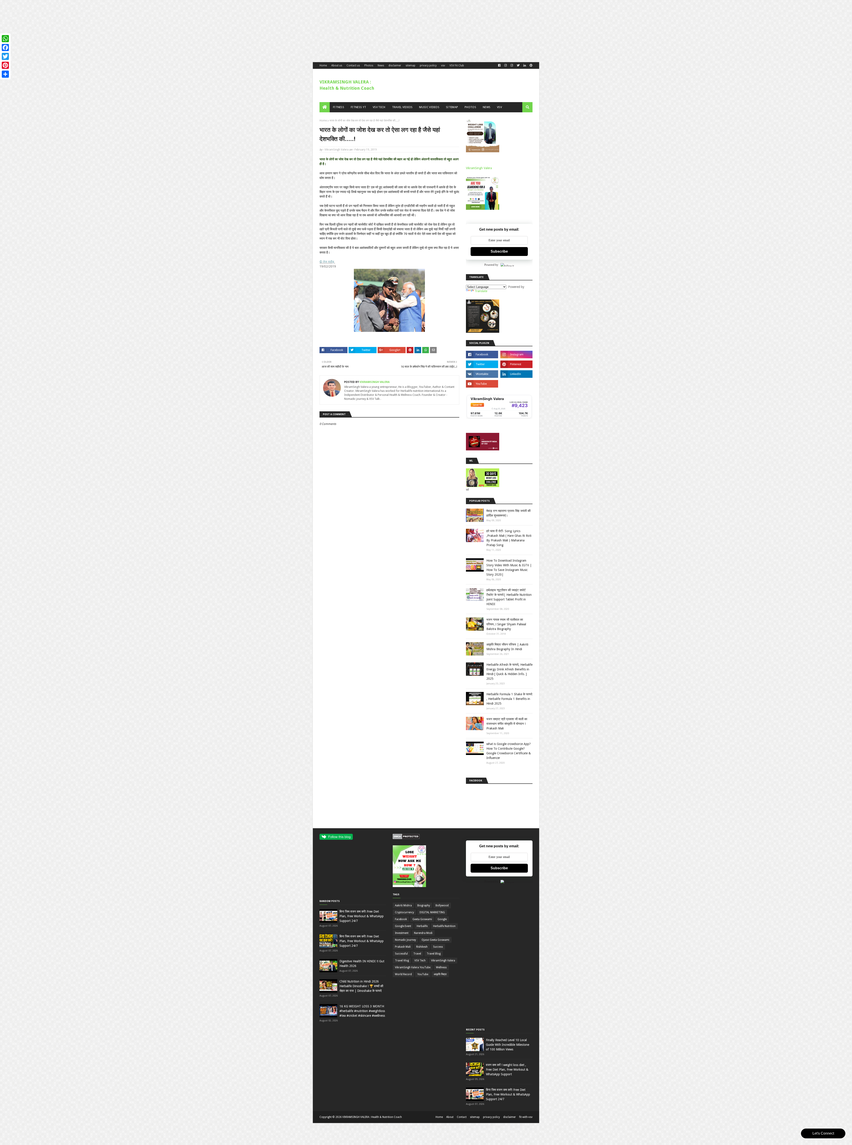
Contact (462, 1117)
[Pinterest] (5, 65)
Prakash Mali (403, 946)
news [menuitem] (486, 107)
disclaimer (395, 65)
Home (323, 65)
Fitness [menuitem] (338, 107)
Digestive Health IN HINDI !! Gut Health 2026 (361, 963)
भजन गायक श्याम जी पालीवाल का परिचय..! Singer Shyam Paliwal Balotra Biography (506, 624)
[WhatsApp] (5, 38)
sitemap (410, 65)
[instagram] (516, 354)
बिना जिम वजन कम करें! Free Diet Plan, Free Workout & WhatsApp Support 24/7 (361, 916)
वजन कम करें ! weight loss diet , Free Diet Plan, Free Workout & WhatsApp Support (507, 1069)
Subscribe (499, 251)
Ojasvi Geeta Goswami (435, 939)
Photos (368, 65)
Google (442, 919)
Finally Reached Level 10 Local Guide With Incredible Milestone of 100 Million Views (507, 1044)
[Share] (5, 74)
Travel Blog (434, 953)
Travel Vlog (402, 960)
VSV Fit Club (457, 65)
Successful (401, 953)
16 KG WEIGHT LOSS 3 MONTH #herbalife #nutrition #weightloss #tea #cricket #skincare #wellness (362, 1010)
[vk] (482, 374)
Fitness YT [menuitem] (358, 107)
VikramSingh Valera (337, 149)
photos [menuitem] (470, 107)
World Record (403, 974)
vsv (443, 65)
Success (438, 946)
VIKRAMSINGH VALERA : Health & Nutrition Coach (372, 1117)
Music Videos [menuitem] (429, 107)
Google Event (403, 926)
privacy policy (428, 65)
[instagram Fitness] (505, 65)
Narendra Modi (423, 933)
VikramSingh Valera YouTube (412, 967)
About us (336, 65)
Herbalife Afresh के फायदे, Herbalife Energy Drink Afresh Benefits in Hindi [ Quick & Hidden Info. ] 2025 (509, 671)
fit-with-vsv (525, 1117)
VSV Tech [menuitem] (379, 107)
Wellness (441, 967)
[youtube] (482, 384)
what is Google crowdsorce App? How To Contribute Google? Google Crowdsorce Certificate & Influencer (508, 751)
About (450, 1117)
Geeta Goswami (422, 919)
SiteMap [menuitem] (452, 107)
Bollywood (442, 905)
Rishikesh (422, 946)
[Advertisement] (133, 31)
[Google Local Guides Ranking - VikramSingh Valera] (499, 418)
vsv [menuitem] (499, 107)
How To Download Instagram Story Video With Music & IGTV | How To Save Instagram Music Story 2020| (509, 567)
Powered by (491, 264)
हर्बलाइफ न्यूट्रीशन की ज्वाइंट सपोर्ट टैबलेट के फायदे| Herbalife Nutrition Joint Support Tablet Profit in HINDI (509, 597)
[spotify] (516, 384)
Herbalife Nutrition (444, 926)
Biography (423, 905)
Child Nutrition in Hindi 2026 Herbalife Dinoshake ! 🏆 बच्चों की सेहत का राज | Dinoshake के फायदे (361, 986)
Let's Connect (823, 1133)
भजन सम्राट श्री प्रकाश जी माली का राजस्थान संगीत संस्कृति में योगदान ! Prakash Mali (506, 723)
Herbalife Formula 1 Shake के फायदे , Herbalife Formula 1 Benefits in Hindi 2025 (509, 698)
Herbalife (422, 926)
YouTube (422, 974)
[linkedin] (524, 65)
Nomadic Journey (405, 939)
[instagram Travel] (511, 65)
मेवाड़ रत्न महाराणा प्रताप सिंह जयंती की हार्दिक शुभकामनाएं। (508, 513)
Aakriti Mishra (403, 905)
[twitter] (518, 65)
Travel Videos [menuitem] (402, 107)
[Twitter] (5, 56)
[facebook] (499, 65)
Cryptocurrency (404, 912)
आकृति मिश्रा (440, 974)
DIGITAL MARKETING (432, 912)
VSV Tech (420, 960)
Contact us (353, 65)
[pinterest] (530, 65)
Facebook (401, 919)
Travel (417, 953)
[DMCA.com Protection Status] (406, 838)
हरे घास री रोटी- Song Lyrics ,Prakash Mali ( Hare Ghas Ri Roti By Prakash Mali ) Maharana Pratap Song (508, 538)
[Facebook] (5, 47)
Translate (481, 291)
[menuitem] (325, 107)
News (381, 65)
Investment (401, 933)
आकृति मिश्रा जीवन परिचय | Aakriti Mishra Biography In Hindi (507, 647)
